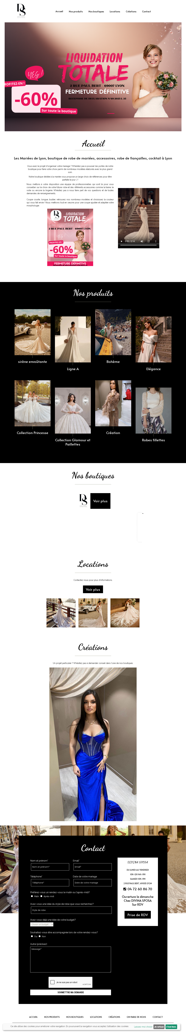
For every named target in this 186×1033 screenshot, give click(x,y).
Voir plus (100, 500)
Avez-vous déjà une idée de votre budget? (53, 919)
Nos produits (76, 11)
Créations (131, 11)
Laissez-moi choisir (143, 1027)
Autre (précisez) (38, 944)
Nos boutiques (96, 11)
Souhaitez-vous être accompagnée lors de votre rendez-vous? (64, 932)
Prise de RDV (137, 914)
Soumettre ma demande (71, 992)
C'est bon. (171, 1027)
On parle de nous (136, 1016)
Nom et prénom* (39, 860)
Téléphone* (36, 876)
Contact (146, 11)
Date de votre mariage (85, 876)
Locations (115, 11)
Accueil (59, 11)
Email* (76, 860)
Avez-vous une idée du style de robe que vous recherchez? (62, 904)
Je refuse (159, 1027)
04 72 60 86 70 (139, 888)
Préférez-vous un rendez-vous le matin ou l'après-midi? (60, 892)
